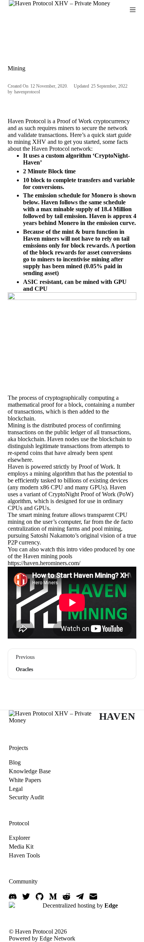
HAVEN (117, 716)
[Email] (93, 896)
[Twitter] (26, 896)
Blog (15, 762)
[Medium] (53, 896)
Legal (16, 789)
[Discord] (13, 896)
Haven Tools (24, 855)
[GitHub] (39, 896)
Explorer (19, 837)
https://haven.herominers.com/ (44, 563)
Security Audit (26, 797)
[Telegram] (80, 896)
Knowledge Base (30, 771)
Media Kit (21, 846)
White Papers (25, 780)
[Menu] (133, 10)
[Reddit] (66, 896)
